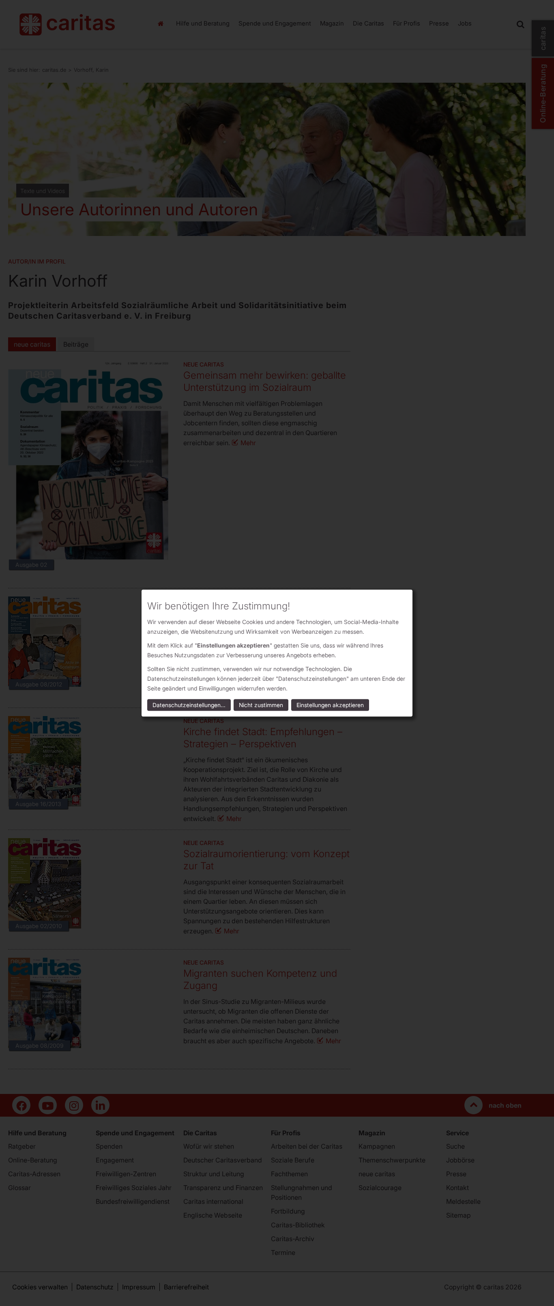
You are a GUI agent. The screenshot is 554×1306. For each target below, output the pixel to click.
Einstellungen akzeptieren (330, 704)
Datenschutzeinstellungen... (188, 704)
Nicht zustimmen (261, 704)
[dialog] (277, 653)
